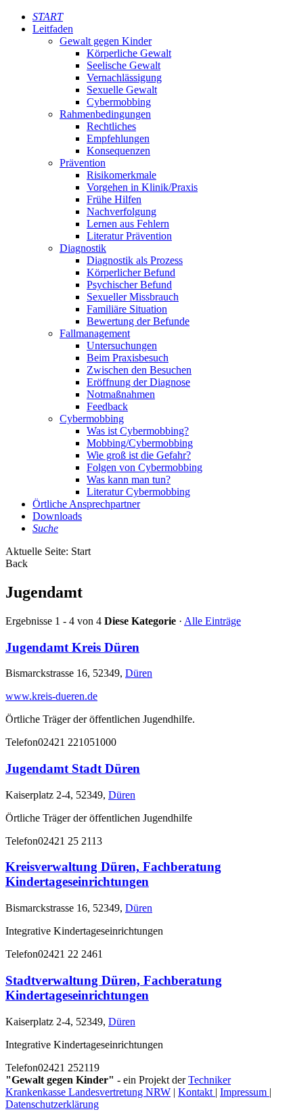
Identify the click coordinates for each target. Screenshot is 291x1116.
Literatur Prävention (129, 236)
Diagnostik (83, 248)
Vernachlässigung (124, 77)
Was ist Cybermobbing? (138, 431)
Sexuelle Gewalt (122, 89)
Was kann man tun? (129, 479)
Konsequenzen (118, 150)
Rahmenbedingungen (105, 114)
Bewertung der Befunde (138, 321)
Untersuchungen (122, 345)
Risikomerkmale (121, 175)
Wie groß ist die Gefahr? (139, 455)
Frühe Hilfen (114, 199)
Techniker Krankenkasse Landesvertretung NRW (118, 1086)
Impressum (244, 1092)
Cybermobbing (119, 102)
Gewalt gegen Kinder (106, 41)
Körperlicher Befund (131, 272)
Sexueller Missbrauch (133, 297)
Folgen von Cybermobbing (144, 467)
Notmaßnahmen (121, 394)
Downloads (57, 516)
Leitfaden (52, 29)
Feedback (107, 406)
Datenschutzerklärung (52, 1104)
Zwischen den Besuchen (139, 370)
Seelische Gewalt (123, 65)
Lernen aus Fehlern (128, 223)
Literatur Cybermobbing (138, 491)
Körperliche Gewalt (129, 53)
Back (16, 563)
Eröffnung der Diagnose (138, 382)
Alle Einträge (212, 621)
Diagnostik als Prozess (135, 260)
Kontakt (196, 1092)
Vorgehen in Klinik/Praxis (142, 187)
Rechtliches (111, 126)
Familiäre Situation (127, 309)
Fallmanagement (95, 333)
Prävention (83, 163)
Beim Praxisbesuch (128, 357)
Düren (138, 673)
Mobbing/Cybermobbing (140, 443)
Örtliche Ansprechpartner (86, 504)
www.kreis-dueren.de (51, 696)
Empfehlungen (118, 138)
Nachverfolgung (121, 211)
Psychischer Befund (129, 284)
